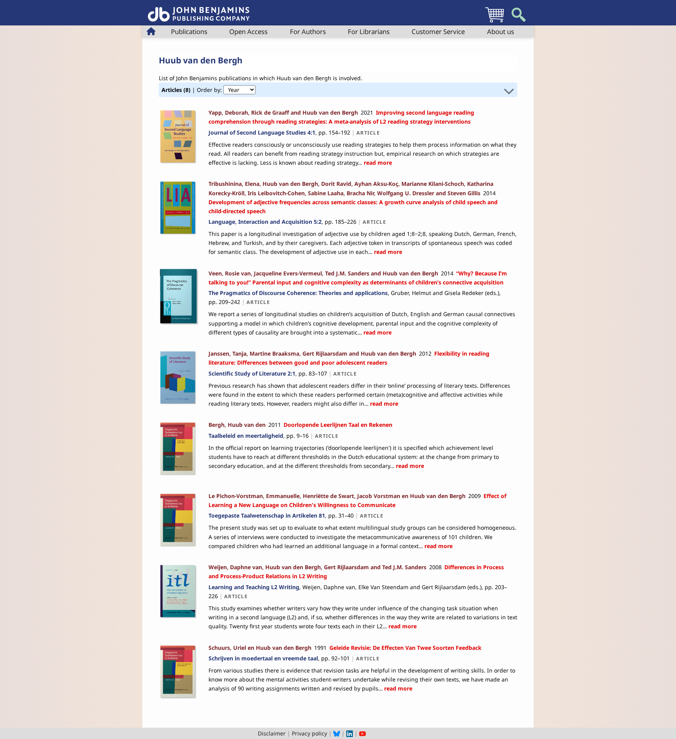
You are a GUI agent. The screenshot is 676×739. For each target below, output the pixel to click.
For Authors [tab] (308, 31)
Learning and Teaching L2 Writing (254, 587)
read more (377, 162)
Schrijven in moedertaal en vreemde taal (263, 658)
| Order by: (192, 89)
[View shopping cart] (494, 22)
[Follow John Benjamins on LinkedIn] (349, 733)
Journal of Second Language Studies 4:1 (262, 132)
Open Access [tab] (248, 31)
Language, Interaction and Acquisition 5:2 (265, 221)
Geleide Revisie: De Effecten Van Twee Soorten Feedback (405, 647)
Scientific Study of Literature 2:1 (252, 373)
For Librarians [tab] (369, 31)
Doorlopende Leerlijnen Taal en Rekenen (338, 424)
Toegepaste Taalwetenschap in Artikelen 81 (267, 515)
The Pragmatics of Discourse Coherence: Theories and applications (298, 293)
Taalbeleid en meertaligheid (246, 435)
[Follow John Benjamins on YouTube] (362, 733)
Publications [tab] (189, 31)
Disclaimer (272, 733)
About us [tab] (500, 31)
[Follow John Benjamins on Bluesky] (336, 733)
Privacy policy (309, 733)
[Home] (199, 10)
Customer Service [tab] (438, 31)
